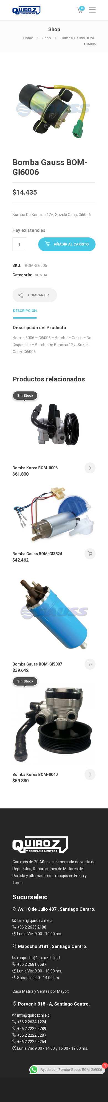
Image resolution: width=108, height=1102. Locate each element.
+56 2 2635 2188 (31, 927)
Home (28, 38)
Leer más (90, 467)
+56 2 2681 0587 (31, 964)
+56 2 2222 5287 (31, 1035)
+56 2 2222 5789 (31, 1028)
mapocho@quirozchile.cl (38, 957)
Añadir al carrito (71, 244)
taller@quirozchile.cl (34, 920)
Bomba (41, 275)
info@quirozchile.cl (33, 1015)
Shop (46, 38)
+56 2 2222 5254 (31, 1041)
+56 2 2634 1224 (31, 1022)
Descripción (25, 311)
